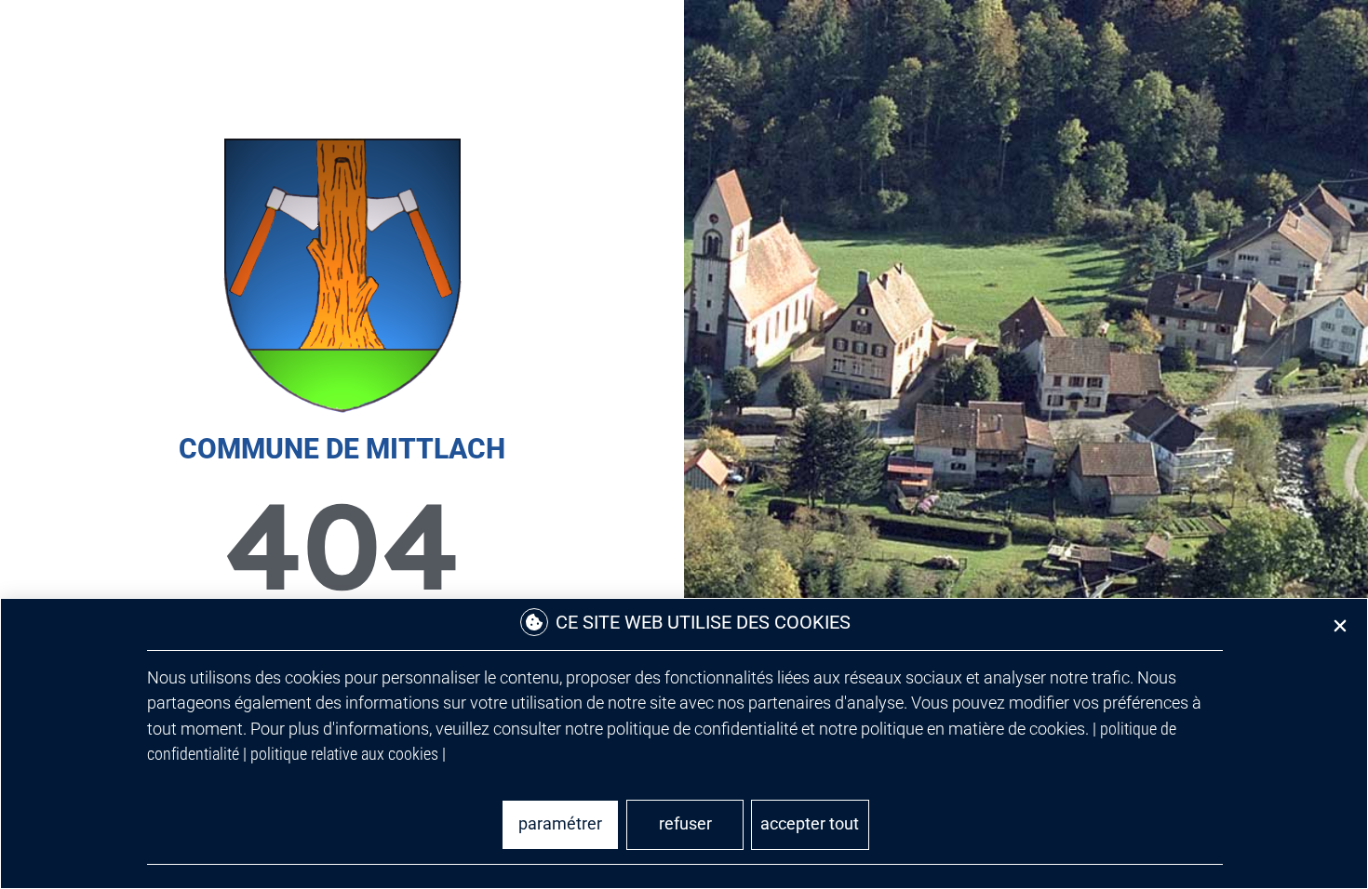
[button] (1340, 625)
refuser (685, 824)
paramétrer (560, 824)
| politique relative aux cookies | (344, 753)
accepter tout (809, 824)
